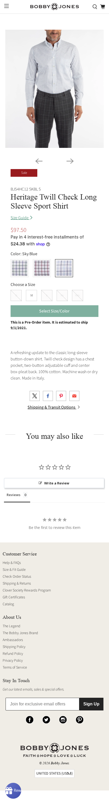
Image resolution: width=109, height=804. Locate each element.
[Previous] (39, 161)
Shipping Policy (14, 647)
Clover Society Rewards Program (27, 590)
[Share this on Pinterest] (61, 396)
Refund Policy (13, 653)
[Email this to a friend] (74, 396)
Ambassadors (13, 640)
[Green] (20, 268)
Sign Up (91, 704)
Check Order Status (17, 576)
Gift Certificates (14, 597)
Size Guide (20, 218)
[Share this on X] (35, 396)
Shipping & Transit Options (52, 407)
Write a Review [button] (56, 483)
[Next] (70, 161)
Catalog (8, 604)
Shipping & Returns (17, 583)
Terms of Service (15, 667)
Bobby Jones (60, 763)
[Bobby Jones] (54, 7)
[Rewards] (13, 791)
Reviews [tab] (13, 494)
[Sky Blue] (64, 268)
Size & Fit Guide (14, 569)
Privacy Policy (13, 660)
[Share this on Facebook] (48, 396)
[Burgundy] (42, 268)
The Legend (11, 626)
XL (62, 295)
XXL (77, 295)
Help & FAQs (12, 563)
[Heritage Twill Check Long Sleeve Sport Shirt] (54, 89)
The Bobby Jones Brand (20, 633)
